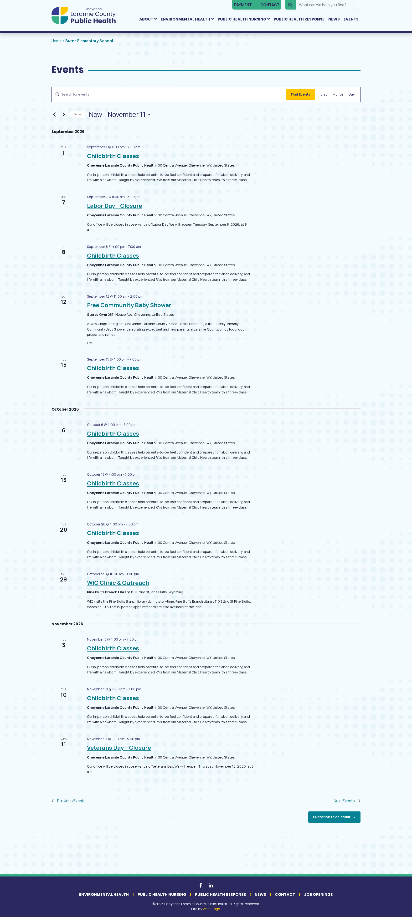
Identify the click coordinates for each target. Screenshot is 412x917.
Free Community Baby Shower (129, 305)
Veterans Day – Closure (119, 747)
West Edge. (212, 909)
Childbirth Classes (113, 156)
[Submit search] (290, 5)
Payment (243, 4)
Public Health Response (299, 19)
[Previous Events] (54, 114)
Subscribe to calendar (331, 817)
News (334, 19)
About (146, 19)
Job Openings (318, 894)
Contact (269, 4)
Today (78, 114)
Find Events (300, 94)
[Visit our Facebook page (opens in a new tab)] (201, 885)
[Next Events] (64, 114)
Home (57, 40)
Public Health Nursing (242, 19)
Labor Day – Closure (114, 205)
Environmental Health (185, 19)
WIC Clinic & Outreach (118, 582)
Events (351, 19)
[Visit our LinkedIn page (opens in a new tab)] (211, 885)
